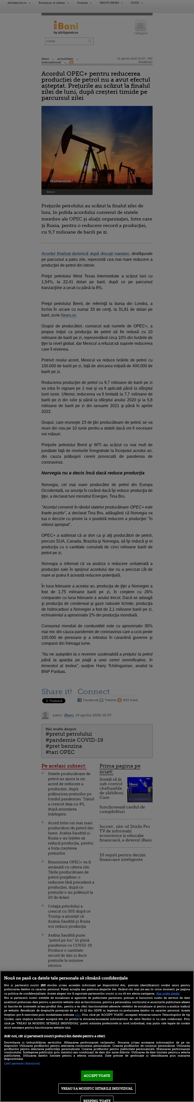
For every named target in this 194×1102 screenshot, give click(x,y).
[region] (97, 1036)
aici (78, 1014)
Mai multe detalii (168, 993)
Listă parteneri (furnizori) (22, 1063)
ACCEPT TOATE (97, 1076)
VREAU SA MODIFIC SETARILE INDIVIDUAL (97, 1088)
